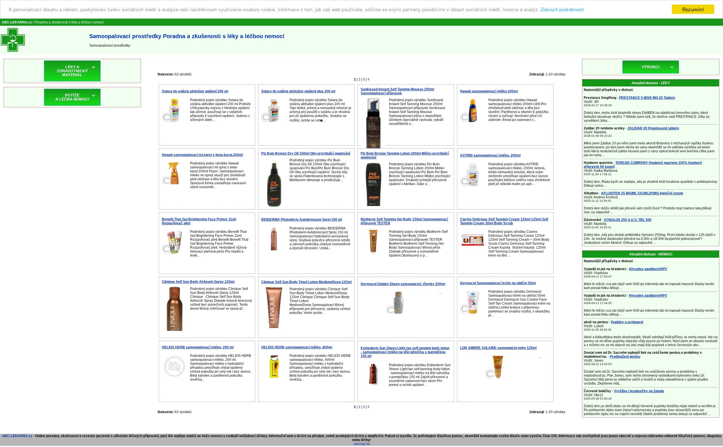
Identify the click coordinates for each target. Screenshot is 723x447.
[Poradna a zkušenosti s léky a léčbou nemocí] (13, 53)
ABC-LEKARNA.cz (17, 436)
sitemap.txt (361, 444)
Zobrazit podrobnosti (562, 9)
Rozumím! (693, 9)
